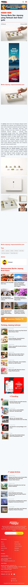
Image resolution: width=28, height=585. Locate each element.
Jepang (7, 250)
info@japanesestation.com (9, 560)
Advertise (3, 546)
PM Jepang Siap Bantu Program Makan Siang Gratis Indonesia (7, 298)
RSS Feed (17, 550)
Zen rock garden (5, 253)
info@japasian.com (8, 571)
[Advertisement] (14, 227)
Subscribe (20, 533)
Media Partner (4, 548)
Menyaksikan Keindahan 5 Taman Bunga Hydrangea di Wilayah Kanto (20, 298)
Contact (2, 544)
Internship (17, 541)
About (2, 541)
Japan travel (4, 12)
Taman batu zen (13, 253)
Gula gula (21, 250)
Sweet (11, 250)
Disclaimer (17, 548)
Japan (3, 250)
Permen (16, 250)
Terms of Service (18, 546)
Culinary (9, 12)
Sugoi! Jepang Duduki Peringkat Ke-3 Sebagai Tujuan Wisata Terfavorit (19, 312)
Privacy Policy (18, 544)
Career (2, 550)
